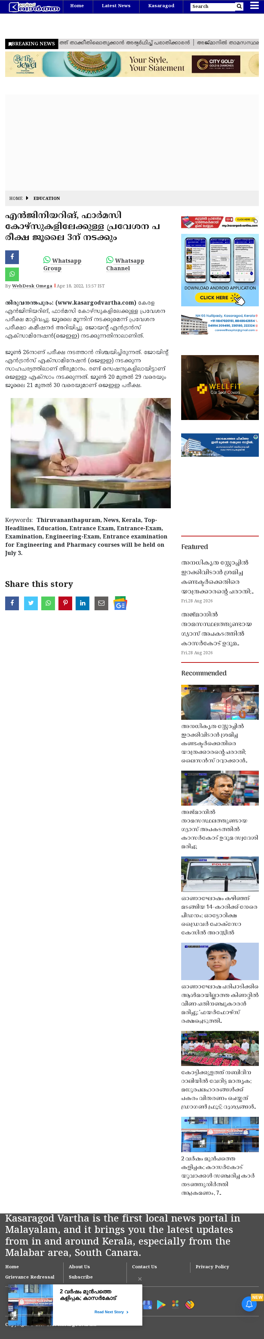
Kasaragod (161, 6)
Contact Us (144, 1267)
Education (47, 199)
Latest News (116, 6)
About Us (79, 1267)
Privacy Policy (212, 1267)
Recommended (204, 673)
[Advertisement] (132, 142)
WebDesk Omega (32, 286)
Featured (194, 547)
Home (77, 6)
